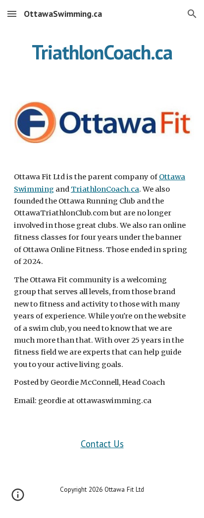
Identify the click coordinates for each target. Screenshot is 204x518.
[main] (102, 52)
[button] (12, 13)
